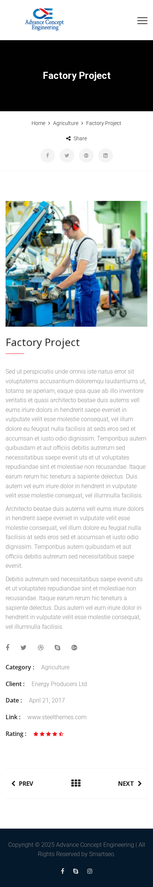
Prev (26, 783)
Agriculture (55, 667)
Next (126, 783)
